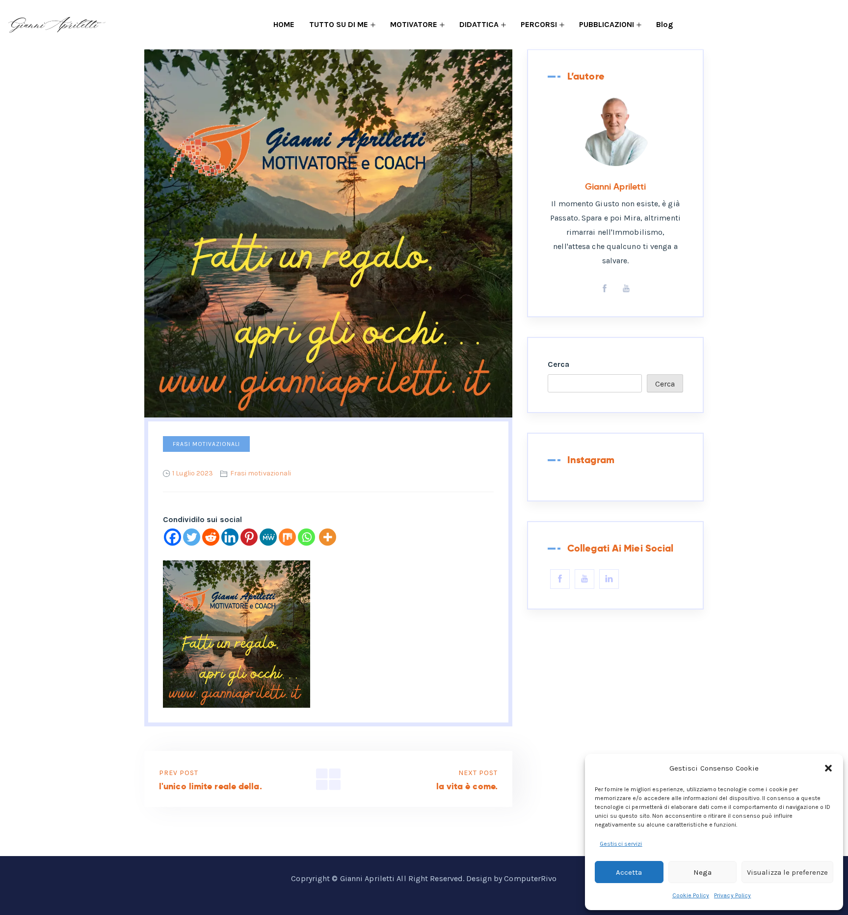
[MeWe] (268, 537)
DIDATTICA (479, 24)
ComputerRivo (530, 878)
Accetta (629, 872)
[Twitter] (191, 537)
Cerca (559, 364)
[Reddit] (210, 537)
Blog (664, 24)
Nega (702, 872)
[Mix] (287, 537)
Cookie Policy (690, 895)
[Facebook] (172, 537)
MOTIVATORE (413, 24)
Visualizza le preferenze (787, 872)
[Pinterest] (249, 537)
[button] (828, 768)
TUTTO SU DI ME (338, 24)
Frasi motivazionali (206, 444)
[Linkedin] (229, 537)
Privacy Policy (732, 895)
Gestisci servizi (621, 843)
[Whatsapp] (306, 537)
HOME (283, 24)
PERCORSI (539, 24)
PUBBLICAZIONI (606, 24)
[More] (327, 537)
